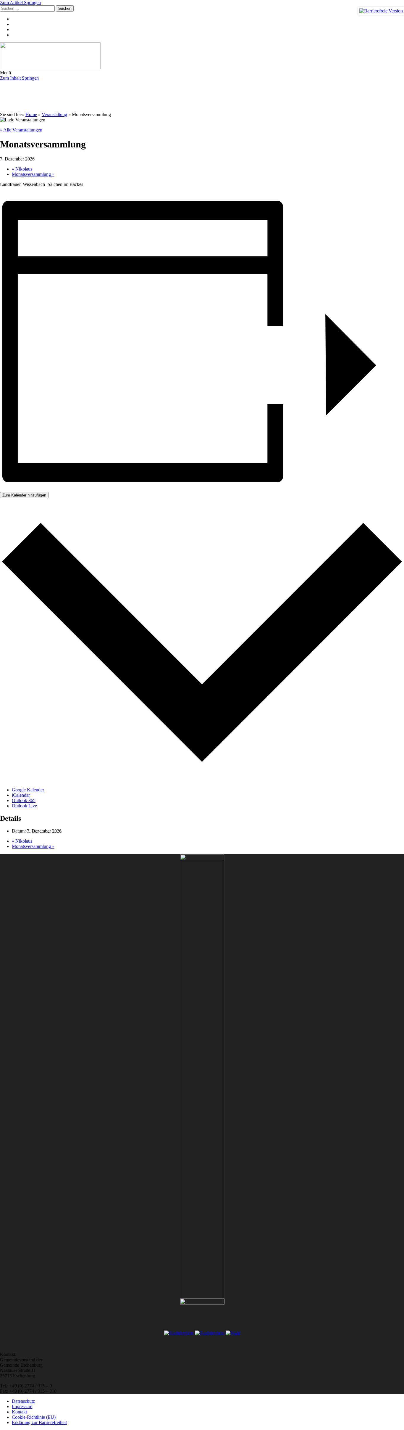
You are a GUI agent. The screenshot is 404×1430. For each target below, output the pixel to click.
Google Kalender (28, 789)
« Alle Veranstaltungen (21, 129)
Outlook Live (24, 805)
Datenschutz (23, 1401)
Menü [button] (5, 72)
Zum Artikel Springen (20, 2)
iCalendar (21, 795)
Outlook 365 (23, 800)
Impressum (22, 1406)
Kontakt (19, 1411)
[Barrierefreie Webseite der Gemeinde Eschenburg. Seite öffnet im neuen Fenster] (381, 11)
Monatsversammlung (33, 174)
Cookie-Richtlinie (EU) (34, 1417)
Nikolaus (22, 168)
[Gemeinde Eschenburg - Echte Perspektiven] (202, 56)
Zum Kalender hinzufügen (24, 495)
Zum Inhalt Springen (19, 78)
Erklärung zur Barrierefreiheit (39, 1422)
